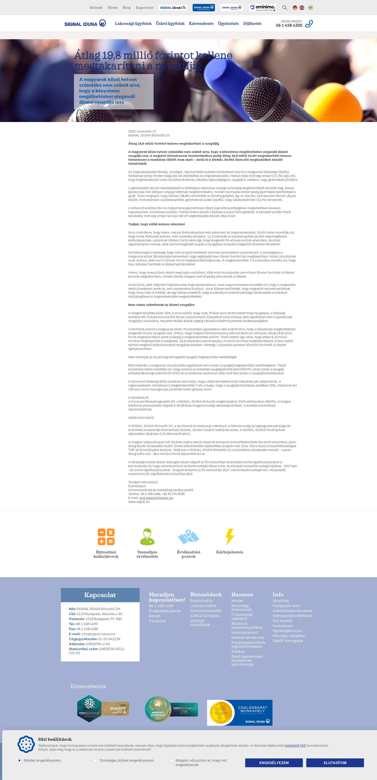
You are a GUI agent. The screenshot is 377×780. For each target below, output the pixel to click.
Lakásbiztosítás (203, 606)
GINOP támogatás (288, 641)
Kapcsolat (144, 7)
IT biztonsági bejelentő (241, 617)
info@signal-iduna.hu (98, 634)
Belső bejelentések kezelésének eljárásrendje (246, 660)
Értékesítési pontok (165, 611)
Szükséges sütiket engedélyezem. (127, 760)
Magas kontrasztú (310, 7)
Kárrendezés (201, 23)
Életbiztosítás (201, 601)
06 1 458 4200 (161, 606)
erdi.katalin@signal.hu (156, 498)
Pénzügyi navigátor (289, 636)
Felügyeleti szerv (287, 606)
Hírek (113, 7)
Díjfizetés (252, 23)
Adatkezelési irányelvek (293, 611)
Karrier (237, 601)
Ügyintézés (228, 23)
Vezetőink (281, 601)
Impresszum (283, 626)
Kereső (155, 616)
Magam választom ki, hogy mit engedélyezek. (201, 762)
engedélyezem (274, 763)
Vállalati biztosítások (200, 623)
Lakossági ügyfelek (133, 23)
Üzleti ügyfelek (170, 23)
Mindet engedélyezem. (43, 760)
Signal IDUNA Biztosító (87, 23)
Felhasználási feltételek (292, 616)
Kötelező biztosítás (206, 611)
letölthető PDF (295, 746)
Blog (127, 7)
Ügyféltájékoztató (287, 631)
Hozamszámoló (244, 633)
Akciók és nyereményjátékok (247, 626)
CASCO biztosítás (204, 616)
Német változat (295, 7)
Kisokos (237, 652)
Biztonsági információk (241, 608)
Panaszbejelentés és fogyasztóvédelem (248, 645)
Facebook (157, 621)
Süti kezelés (282, 621)
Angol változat (302, 7)
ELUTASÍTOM (335, 763)
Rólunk (96, 7)
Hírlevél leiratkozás (247, 638)
